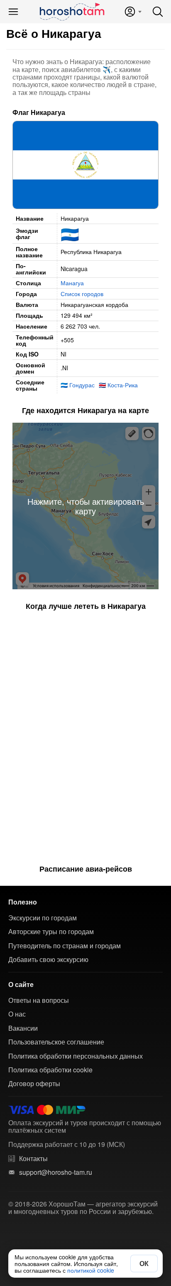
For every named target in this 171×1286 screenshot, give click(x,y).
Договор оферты (34, 1083)
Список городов (82, 293)
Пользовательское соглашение (56, 1042)
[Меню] (13, 11)
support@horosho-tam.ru (55, 1172)
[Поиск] (158, 11)
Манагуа (72, 283)
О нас (17, 1014)
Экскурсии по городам (42, 918)
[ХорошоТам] (71, 11)
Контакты (33, 1158)
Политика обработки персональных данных (75, 1056)
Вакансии (23, 1028)
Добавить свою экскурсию (48, 959)
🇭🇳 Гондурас (78, 385)
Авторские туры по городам (51, 931)
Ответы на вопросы (38, 1000)
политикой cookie (90, 1270)
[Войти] (133, 11)
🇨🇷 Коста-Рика (118, 385)
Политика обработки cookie (50, 1070)
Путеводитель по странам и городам (64, 946)
